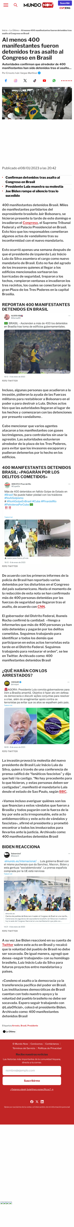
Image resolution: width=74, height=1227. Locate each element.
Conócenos (36, 1043)
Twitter (7, 945)
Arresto (16, 1025)
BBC (62, 792)
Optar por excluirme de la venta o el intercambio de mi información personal (37, 1107)
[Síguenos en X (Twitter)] (37, 1101)
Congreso (30, 223)
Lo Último (14, 30)
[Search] (15, 5)
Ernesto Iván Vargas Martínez (21, 73)
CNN (41, 607)
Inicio (4, 30)
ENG (67, 7)
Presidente (32, 1025)
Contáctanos (52, 1043)
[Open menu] (6, 5)
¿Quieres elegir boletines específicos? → (32, 1089)
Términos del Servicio (24, 1048)
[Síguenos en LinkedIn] (42, 1101)
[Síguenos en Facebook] (31, 1101)
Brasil (23, 1025)
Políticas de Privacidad (49, 1048)
